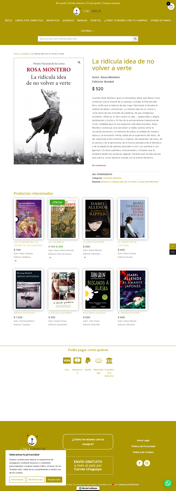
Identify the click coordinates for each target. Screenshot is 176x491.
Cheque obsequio (111, 3)
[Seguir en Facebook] (139, 463)
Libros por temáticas (29, 20)
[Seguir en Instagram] (147, 463)
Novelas (118, 178)
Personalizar (17, 479)
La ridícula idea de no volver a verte (126, 182)
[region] (36, 468)
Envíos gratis (93, 3)
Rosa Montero (151, 182)
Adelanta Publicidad (128, 484)
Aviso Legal (143, 440)
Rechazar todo (36, 479)
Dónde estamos (76, 3)
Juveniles (68, 20)
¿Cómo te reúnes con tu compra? (126, 20)
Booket (104, 182)
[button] (79, 62)
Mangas (82, 20)
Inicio (8, 20)
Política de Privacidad (143, 446)
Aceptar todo (54, 479)
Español (86, 30)
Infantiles (53, 20)
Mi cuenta (61, 3)
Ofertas (95, 20)
